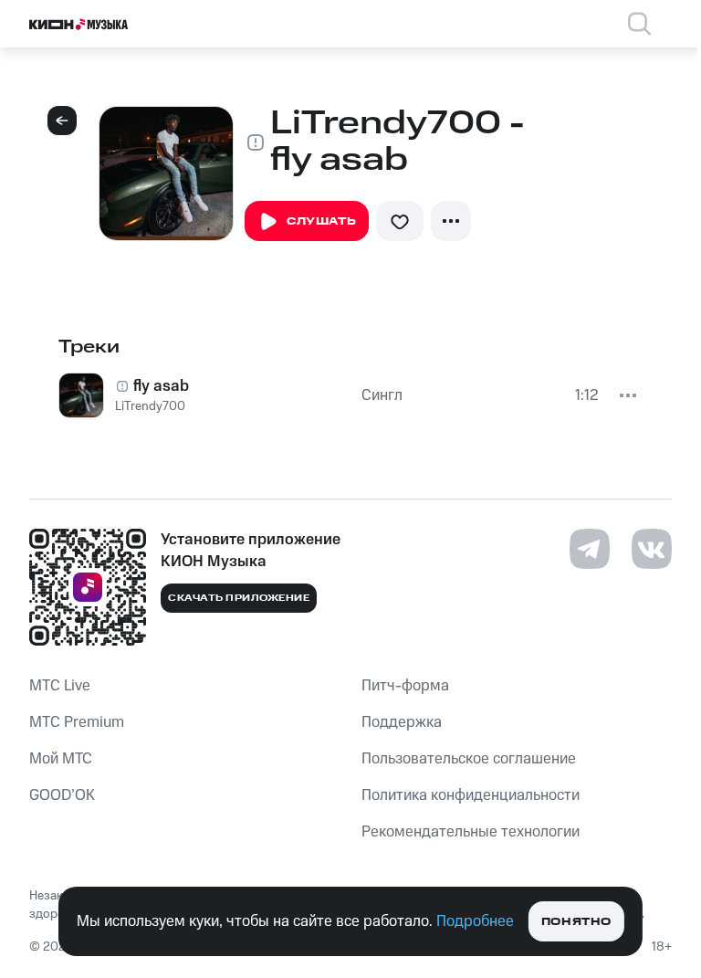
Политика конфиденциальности (470, 795)
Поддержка (401, 722)
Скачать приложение (238, 598)
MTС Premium (76, 722)
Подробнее (475, 921)
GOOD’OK (62, 795)
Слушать (321, 221)
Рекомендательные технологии (470, 832)
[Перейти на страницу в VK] (652, 549)
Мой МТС (60, 759)
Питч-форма (405, 686)
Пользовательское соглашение (468, 759)
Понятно (576, 922)
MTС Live (59, 686)
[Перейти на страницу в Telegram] (590, 549)
